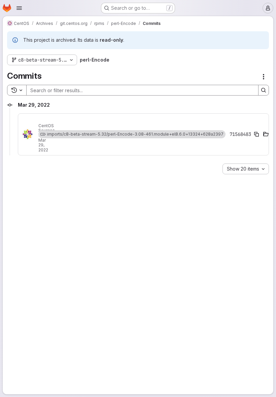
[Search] (263, 90)
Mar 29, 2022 (43, 145)
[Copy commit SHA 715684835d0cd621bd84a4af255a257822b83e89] (256, 134)
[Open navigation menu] (19, 8)
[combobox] (245, 169)
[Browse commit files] (266, 134)
